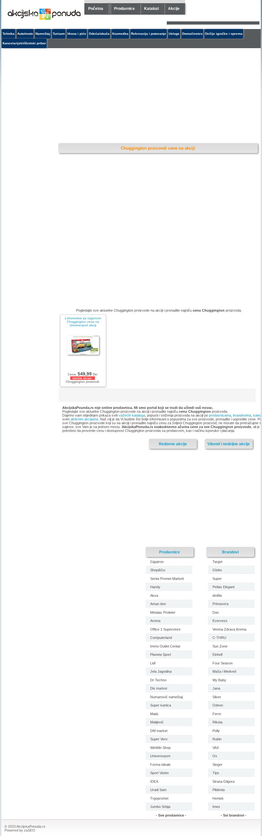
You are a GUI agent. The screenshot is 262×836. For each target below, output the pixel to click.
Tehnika (9, 33)
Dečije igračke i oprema (224, 33)
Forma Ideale (160, 764)
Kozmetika (120, 33)
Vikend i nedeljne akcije (228, 444)
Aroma (155, 621)
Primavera (220, 604)
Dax (215, 612)
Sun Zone (219, 646)
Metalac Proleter (162, 612)
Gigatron (157, 562)
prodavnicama (220, 415)
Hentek (218, 798)
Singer (217, 764)
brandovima (242, 415)
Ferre (216, 714)
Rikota (217, 722)
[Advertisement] (115, 96)
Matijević (157, 722)
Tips (215, 773)
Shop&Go (157, 570)
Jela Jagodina (161, 671)
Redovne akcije (173, 444)
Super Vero (158, 739)
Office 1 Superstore (165, 629)
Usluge (174, 33)
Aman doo (158, 604)
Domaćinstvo (192, 33)
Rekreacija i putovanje (148, 33)
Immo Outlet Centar (165, 646)
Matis (154, 714)
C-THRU (219, 638)
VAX (215, 748)
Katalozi (151, 8)
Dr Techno (158, 680)
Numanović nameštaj (166, 697)
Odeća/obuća (99, 33)
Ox (214, 756)
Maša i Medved (224, 671)
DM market (158, 731)
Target (217, 562)
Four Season (222, 663)
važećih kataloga (132, 415)
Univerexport (160, 756)
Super (217, 579)
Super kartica (160, 705)
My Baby (219, 680)
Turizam (59, 33)
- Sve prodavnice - (171, 815)
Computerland (161, 638)
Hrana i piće (76, 33)
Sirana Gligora (223, 781)
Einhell (217, 654)
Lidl (152, 663)
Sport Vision (159, 773)
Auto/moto (25, 33)
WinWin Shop (160, 748)
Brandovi (230, 552)
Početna (95, 8)
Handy (155, 587)
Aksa (154, 595)
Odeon (217, 705)
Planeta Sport (160, 654)
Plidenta (218, 790)
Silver (216, 697)
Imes (216, 807)
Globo (217, 570)
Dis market (158, 688)
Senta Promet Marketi (167, 579)
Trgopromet (159, 798)
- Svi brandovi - (233, 815)
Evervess (219, 621)
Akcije (174, 8)
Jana (216, 688)
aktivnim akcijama (84, 419)
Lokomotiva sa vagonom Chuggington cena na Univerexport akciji (83, 321)
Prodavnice (124, 8)
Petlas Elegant (223, 587)
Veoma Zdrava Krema (229, 629)
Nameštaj (42, 33)
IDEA (154, 781)
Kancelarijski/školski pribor (24, 43)
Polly (216, 731)
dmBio (217, 595)
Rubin (216, 739)
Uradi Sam (158, 790)
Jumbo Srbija (160, 807)
